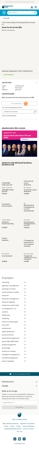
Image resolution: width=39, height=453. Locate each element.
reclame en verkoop (9, 351)
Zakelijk (5, 386)
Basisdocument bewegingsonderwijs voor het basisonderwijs (30, 223)
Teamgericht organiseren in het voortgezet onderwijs (30, 257)
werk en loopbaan (8, 361)
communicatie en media (10, 292)
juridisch (5, 312)
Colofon (6, 426)
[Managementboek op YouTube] (19, 439)
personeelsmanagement (10, 338)
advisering (5, 282)
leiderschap (6, 315)
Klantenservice (8, 382)
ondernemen (6, 328)
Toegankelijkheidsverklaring (12, 429)
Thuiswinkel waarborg (12, 423)
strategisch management (11, 354)
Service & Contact (28, 429)
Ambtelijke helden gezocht (8, 190)
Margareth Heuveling (17, 22)
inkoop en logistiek (8, 302)
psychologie (6, 348)
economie (5, 295)
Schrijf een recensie (11, 111)
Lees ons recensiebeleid (9, 115)
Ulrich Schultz (6, 22)
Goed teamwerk (7, 256)
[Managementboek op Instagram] (24, 439)
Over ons (19, 431)
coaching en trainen (9, 289)
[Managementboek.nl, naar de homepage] (7, 8)
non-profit (5, 325)
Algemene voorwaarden (27, 423)
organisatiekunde (8, 331)
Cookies (18, 426)
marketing (5, 318)
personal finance (8, 335)
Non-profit (6, 18)
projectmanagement (9, 345)
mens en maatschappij (10, 322)
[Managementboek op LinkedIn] (14, 439)
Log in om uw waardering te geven (12, 107)
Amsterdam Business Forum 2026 (17, 136)
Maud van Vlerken (29, 22)
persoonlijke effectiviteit (10, 341)
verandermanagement (10, 358)
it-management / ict (9, 309)
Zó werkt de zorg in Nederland (30, 190)
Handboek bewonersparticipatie (8, 223)
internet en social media (10, 305)
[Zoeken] (35, 13)
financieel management (10, 299)
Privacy (12, 426)
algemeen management (10, 286)
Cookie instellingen (28, 426)
